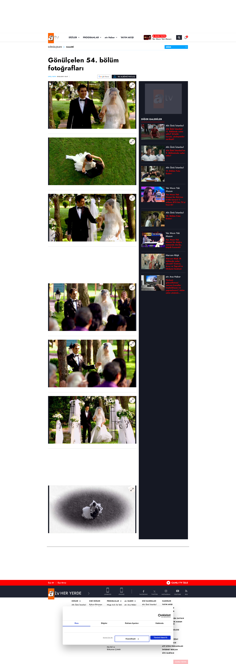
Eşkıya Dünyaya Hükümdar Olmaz (96, 605)
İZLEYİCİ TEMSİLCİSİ (170, 630)
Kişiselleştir (131, 639)
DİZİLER (73, 37)
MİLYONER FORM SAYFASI (173, 618)
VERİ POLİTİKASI (169, 643)
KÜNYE (165, 633)
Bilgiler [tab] (104, 623)
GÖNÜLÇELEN (55, 47)
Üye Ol (51, 583)
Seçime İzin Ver (108, 637)
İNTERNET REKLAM (170, 650)
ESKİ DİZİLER (94, 601)
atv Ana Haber (130, 605)
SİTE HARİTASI (168, 653)
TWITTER (154, 594)
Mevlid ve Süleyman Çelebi (114, 648)
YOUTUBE (177, 594)
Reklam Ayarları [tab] (132, 623)
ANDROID (107, 594)
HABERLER (166, 601)
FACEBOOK (143, 594)
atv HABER (129, 601)
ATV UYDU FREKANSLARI (172, 646)
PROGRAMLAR (91, 37)
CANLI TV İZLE (179, 582)
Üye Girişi (62, 583)
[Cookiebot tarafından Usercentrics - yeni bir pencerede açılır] (160, 616)
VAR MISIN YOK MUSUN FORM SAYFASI (172, 623)
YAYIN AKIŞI (127, 37)
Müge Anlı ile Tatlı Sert (114, 606)
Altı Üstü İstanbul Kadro (149, 605)
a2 (163, 615)
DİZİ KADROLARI (149, 601)
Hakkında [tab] (159, 623)
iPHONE (121, 594)
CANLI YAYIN (180, 662)
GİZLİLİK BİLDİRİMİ (170, 639)
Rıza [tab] (76, 623)
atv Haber (110, 37)
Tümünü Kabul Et (160, 637)
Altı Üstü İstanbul (79, 605)
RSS (186, 594)
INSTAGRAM (166, 594)
